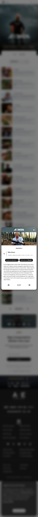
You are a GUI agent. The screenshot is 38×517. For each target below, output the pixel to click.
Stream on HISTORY (11, 260)
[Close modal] (34, 230)
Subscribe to (24, 260)
